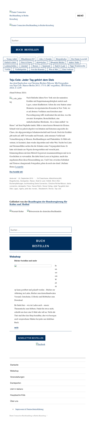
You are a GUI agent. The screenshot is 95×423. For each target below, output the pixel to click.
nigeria (21, 188)
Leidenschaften (10, 65)
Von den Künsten (37, 69)
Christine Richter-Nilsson (57, 183)
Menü (80, 15)
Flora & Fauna (26, 62)
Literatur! (24, 65)
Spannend (46, 65)
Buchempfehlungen (16, 183)
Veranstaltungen (17, 376)
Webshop (14, 370)
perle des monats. (31, 188)
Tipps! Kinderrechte (77, 65)
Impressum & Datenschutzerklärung (29, 409)
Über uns (14, 401)
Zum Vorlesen (67, 69)
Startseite (14, 364)
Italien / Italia (74, 62)
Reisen (35, 65)
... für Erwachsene (41, 178)
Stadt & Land (60, 65)
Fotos (29, 186)
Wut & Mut (53, 69)
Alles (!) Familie (45, 59)
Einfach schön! (10, 62)
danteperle (22, 186)
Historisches (41, 62)
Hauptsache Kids (17, 395)
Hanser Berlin (36, 186)
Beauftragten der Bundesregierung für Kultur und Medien (38, 203)
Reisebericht (43, 188)
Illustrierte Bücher (57, 62)
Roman (51, 188)
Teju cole (58, 188)
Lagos (16, 188)
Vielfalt (7, 69)
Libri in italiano (16, 388)
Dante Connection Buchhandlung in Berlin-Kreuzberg (28, 415)
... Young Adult (11, 59)
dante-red (13, 178)
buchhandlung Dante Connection (35, 183)
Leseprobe (19, 166)
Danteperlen (24, 181)
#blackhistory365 (28, 59)
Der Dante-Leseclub (79, 59)
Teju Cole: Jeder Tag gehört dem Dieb (32, 79)
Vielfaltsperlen (20, 69)
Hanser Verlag (47, 186)
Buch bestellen (27, 49)
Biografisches (61, 59)
